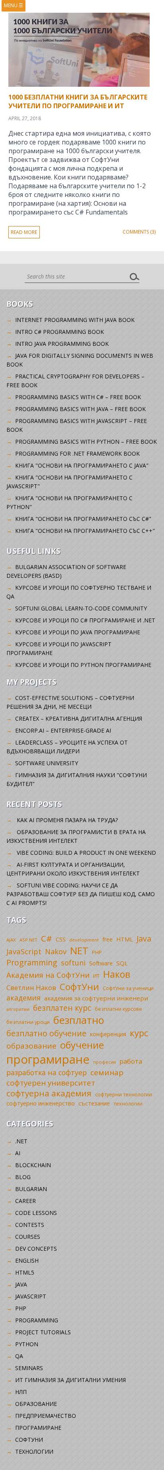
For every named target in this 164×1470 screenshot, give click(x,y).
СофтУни (79, 987)
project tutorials (43, 1332)
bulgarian (31, 1189)
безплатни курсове (118, 1009)
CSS (61, 939)
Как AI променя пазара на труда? (67, 820)
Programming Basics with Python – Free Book (86, 441)
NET (79, 950)
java (21, 1284)
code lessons (36, 1213)
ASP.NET (28, 940)
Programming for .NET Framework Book (77, 453)
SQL (122, 963)
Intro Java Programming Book (62, 343)
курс (139, 1033)
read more (24, 232)
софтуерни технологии (123, 1094)
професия (104, 1062)
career (25, 1201)
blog (23, 1177)
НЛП (21, 1392)
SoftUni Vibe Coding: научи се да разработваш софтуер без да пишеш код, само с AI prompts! (80, 894)
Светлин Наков (31, 987)
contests (29, 1224)
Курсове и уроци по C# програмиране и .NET (85, 620)
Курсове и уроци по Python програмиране (83, 665)
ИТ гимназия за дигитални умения (70, 1380)
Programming (31, 962)
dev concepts (36, 1248)
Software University (46, 763)
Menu (13, 5)
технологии (128, 1103)
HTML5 (24, 1272)
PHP (97, 952)
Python (26, 1344)
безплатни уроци (28, 1021)
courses (27, 1236)
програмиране (48, 1059)
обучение (82, 1045)
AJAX (11, 940)
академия (23, 997)
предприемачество (45, 1415)
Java (144, 938)
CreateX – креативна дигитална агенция (78, 718)
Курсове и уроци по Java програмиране (77, 632)
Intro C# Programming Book (59, 331)
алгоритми (17, 1009)
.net (21, 1141)
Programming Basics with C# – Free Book (78, 397)
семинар (106, 1072)
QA (19, 1356)
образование (31, 1046)
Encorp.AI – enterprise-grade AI (63, 730)
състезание (94, 1103)
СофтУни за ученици (128, 988)
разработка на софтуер (46, 1072)
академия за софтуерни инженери (96, 998)
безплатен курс (62, 1007)
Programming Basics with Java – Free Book (80, 409)
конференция (108, 1034)
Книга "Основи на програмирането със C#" (83, 518)
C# (46, 938)
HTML (124, 939)
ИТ (96, 975)
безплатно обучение (46, 1033)
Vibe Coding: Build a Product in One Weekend (86, 852)
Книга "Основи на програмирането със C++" (85, 530)
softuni (73, 962)
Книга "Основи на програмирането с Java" (81, 465)
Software (101, 963)
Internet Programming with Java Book (75, 320)
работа (130, 1061)
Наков (116, 974)
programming (36, 1320)
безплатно (78, 1020)
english (27, 1260)
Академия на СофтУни (48, 975)
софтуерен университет (50, 1083)
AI (17, 1153)
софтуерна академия (49, 1093)
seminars (29, 1368)
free (107, 939)
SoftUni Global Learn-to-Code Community (81, 608)
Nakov (55, 951)
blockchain (33, 1165)
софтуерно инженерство (40, 1103)
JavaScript (23, 951)
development (84, 940)
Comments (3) (139, 231)
